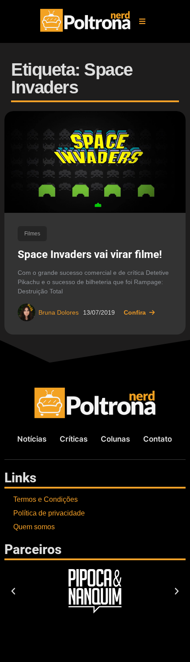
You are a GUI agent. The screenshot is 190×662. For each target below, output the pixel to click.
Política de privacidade (49, 513)
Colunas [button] (115, 439)
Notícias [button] (31, 439)
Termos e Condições (45, 499)
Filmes (32, 234)
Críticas (73, 439)
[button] (142, 21)
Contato (157, 439)
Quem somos (34, 527)
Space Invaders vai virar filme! (90, 254)
